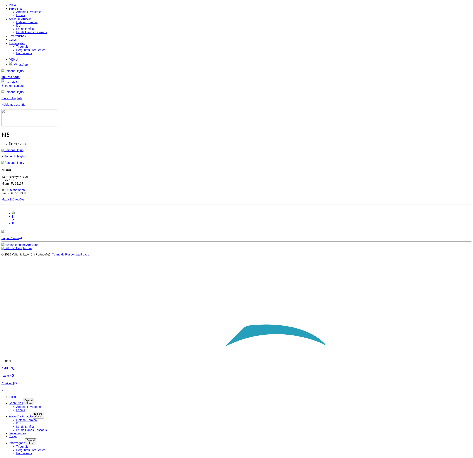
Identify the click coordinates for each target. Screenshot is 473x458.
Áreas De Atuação (20, 18)
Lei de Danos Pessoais (31, 32)
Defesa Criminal (27, 22)
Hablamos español (13, 104)
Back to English (11, 98)
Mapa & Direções (12, 199)
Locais (20, 15)
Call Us (6, 368)
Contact (7, 383)
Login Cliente (10, 238)
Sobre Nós (15, 8)
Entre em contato (12, 85)
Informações (17, 43)
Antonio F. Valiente (28, 11)
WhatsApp (20, 64)
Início (12, 4)
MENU (13, 59)
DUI (18, 25)
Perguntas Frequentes (30, 50)
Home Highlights (15, 156)
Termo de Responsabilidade (70, 254)
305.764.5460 (10, 77)
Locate (6, 376)
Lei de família (25, 28)
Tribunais (22, 46)
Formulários (24, 53)
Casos (13, 39)
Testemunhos (17, 35)
